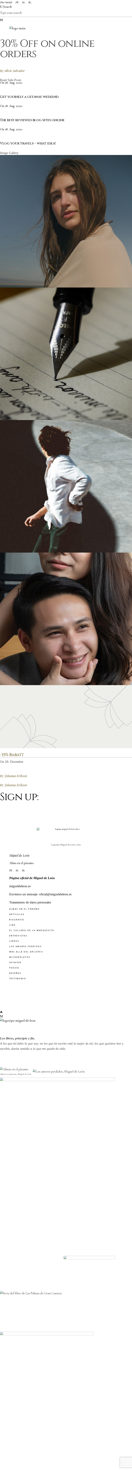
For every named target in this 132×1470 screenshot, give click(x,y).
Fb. (17, 2)
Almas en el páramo (24, 909)
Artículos (17, 914)
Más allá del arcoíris (26, 951)
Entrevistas (18, 935)
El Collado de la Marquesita (31, 930)
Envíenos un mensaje (23, 894)
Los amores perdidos (25, 946)
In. (23, 2)
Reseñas (15, 973)
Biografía (16, 919)
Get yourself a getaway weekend (29, 96)
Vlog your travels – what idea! (28, 143)
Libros (14, 941)
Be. (30, 2)
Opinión (15, 962)
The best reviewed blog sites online (32, 120)
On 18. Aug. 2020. (11, 83)
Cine (12, 925)
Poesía (14, 967)
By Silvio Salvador (12, 71)
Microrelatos (19, 957)
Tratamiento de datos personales (30, 902)
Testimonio (17, 978)
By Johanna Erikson (13, 776)
